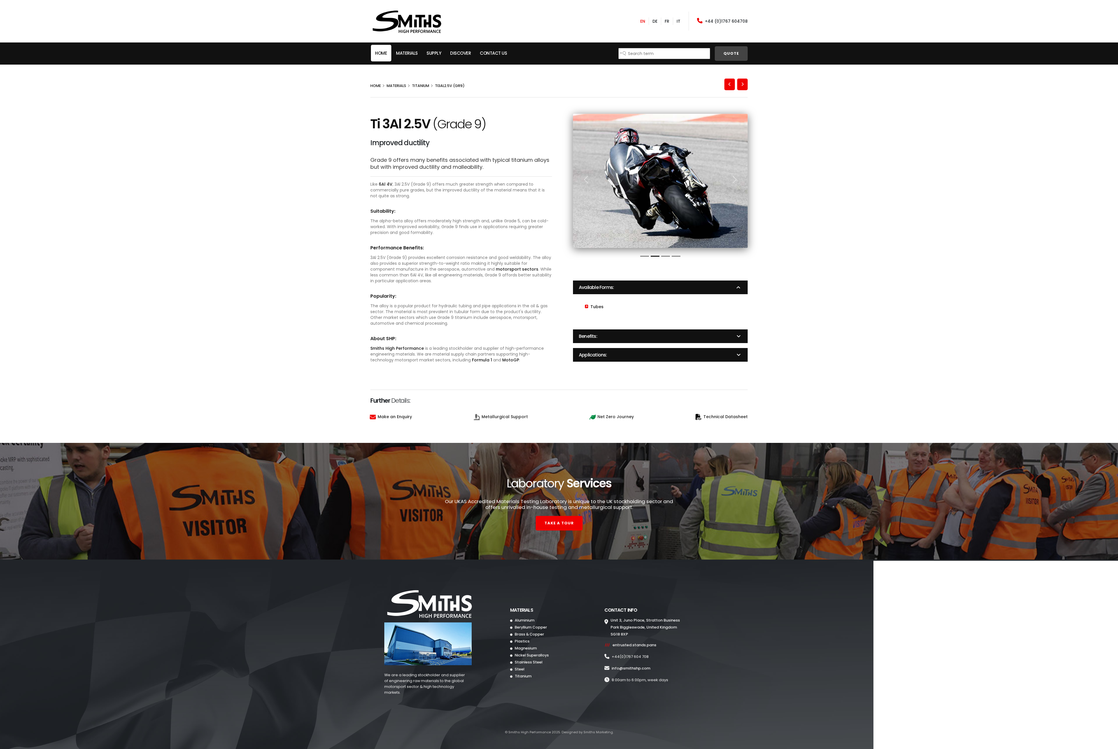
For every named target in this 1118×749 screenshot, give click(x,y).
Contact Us (493, 53)
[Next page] (742, 84)
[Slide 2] (655, 256)
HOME (381, 53)
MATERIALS (407, 53)
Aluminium (524, 620)
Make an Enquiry (395, 417)
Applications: (593, 355)
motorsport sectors (517, 269)
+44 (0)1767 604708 (726, 21)
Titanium (420, 85)
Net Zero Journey (615, 417)
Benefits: (588, 336)
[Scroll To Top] (1108, 742)
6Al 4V (385, 184)
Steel (519, 669)
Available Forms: (596, 287)
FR (667, 21)
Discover (460, 53)
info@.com (631, 668)
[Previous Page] (729, 84)
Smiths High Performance (397, 348)
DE (654, 21)
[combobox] (664, 53)
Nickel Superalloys (531, 655)
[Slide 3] (665, 256)
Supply (434, 53)
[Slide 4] (676, 256)
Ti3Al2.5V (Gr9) (450, 85)
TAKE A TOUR (559, 523)
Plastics (522, 641)
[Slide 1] (644, 256)
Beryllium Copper (530, 627)
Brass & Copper (529, 634)
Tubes (597, 307)
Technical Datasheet (725, 417)
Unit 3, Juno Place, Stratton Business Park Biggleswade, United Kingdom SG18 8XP (645, 627)
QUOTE (731, 53)
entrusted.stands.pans (634, 645)
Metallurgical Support (505, 417)
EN (642, 21)
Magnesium (525, 648)
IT (678, 21)
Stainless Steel (528, 662)
